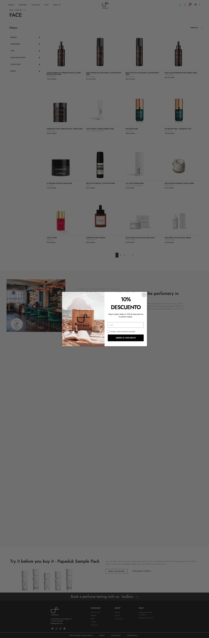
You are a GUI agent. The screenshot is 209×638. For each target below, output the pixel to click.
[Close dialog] (144, 295)
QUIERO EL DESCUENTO (126, 338)
